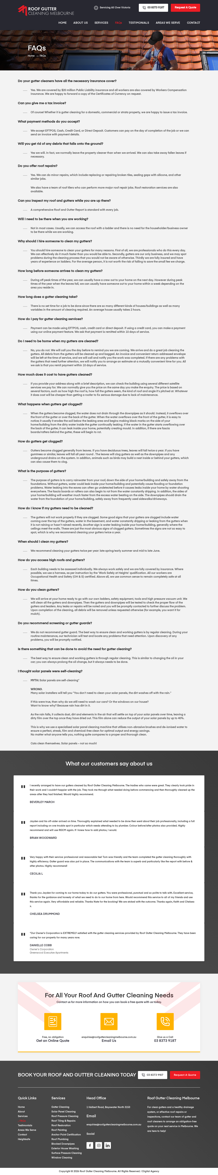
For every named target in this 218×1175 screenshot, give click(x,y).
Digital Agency (150, 1171)
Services (101, 23)
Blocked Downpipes (63, 1144)
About (21, 1112)
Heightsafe (24, 1139)
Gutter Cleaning (60, 1107)
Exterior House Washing (65, 1148)
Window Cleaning (61, 1158)
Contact (193, 23)
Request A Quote (185, 7)
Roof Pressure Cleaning (64, 1116)
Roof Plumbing (59, 1139)
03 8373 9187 (155, 7)
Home (62, 23)
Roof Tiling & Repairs (63, 1121)
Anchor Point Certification (66, 1135)
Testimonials (139, 23)
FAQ (118, 23)
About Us (80, 23)
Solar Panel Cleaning (63, 1112)
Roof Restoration (61, 1125)
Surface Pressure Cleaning (66, 1153)
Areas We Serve (168, 23)
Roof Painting (59, 1130)
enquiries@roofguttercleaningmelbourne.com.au (114, 1125)
